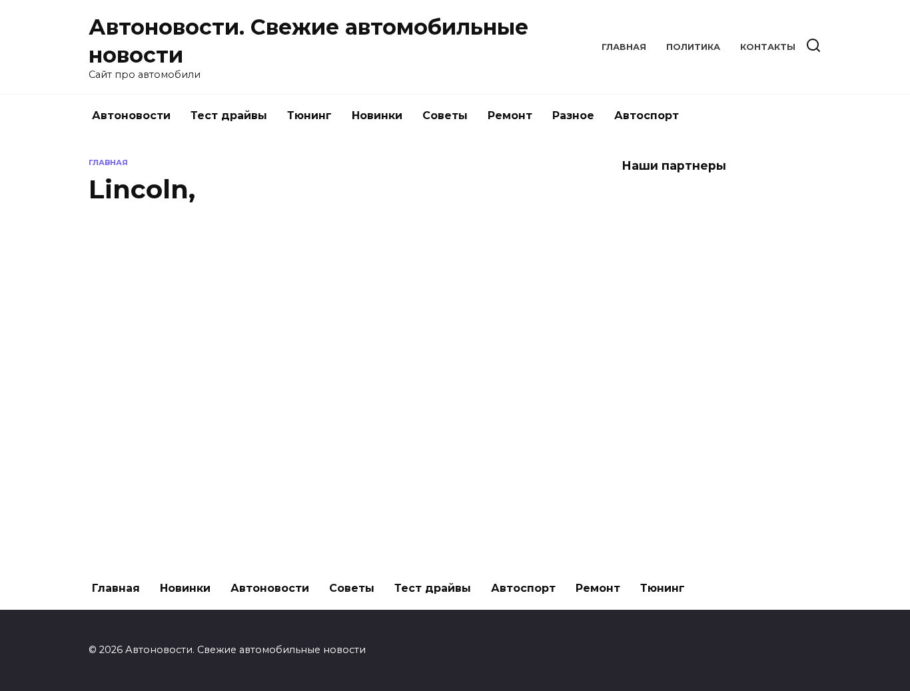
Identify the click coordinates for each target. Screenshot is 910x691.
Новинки (377, 115)
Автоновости (131, 115)
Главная (624, 47)
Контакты (767, 47)
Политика (693, 47)
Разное (573, 115)
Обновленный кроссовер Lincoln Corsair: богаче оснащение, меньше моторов (223, 336)
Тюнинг (309, 115)
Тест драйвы (229, 115)
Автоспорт (646, 115)
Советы (445, 115)
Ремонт (510, 115)
